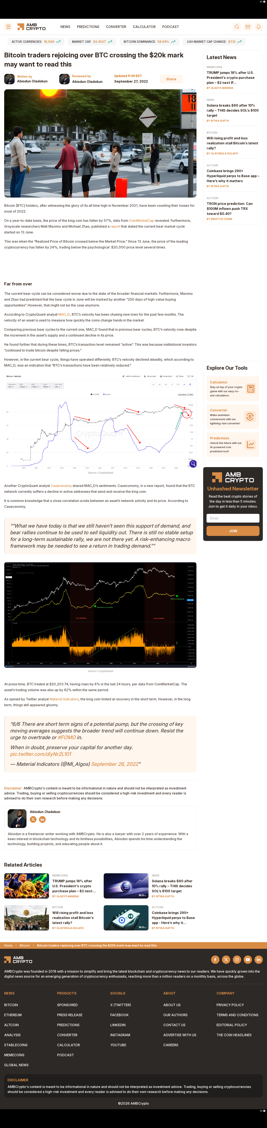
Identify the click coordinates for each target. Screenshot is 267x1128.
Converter (116, 27)
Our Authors (175, 1015)
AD (261, 2)
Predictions (88, 27)
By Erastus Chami (219, 219)
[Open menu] (8, 27)
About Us (172, 1005)
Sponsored (67, 1005)
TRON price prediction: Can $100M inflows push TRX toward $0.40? (230, 209)
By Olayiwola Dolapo (68, 928)
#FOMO (67, 737)
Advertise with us (179, 1035)
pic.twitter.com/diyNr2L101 (40, 754)
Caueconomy (61, 486)
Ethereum (13, 1015)
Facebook (119, 1015)
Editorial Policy (232, 1025)
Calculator (144, 27)
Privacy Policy (230, 1005)
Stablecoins (16, 1045)
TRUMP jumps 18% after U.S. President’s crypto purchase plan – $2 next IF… (230, 78)
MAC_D (64, 314)
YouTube (118, 1045)
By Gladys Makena (65, 896)
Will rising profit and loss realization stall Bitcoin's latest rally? (73, 918)
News (65, 27)
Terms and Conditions (237, 1015)
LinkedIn (118, 1025)
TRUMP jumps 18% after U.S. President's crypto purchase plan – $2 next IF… (72, 886)
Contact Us (174, 1025)
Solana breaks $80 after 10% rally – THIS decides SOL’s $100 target (172, 886)
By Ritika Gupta (163, 896)
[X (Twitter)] (33, 819)
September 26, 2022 (114, 764)
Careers (170, 1045)
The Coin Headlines (234, 1035)
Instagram (120, 1035)
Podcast (170, 27)
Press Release (69, 1015)
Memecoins (60, 875)
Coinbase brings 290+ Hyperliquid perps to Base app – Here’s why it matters (233, 176)
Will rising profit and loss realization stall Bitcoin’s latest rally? (232, 143)
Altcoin (157, 907)
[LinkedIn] (42, 819)
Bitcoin (57, 907)
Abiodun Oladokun (32, 81)
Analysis (12, 1035)
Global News (16, 1065)
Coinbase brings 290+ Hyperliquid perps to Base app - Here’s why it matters (173, 918)
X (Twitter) (120, 1005)
